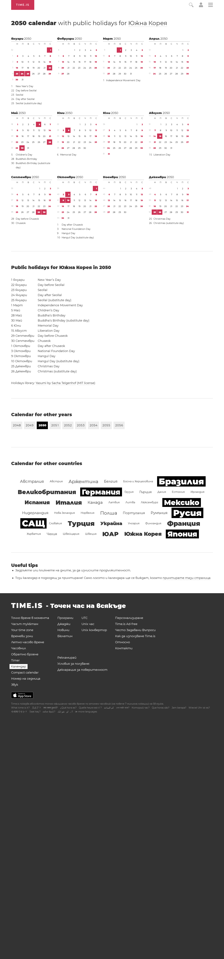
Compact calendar (25, 672)
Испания (37, 502)
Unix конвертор (94, 630)
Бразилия (181, 481)
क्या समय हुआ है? (50, 707)
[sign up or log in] (201, 6)
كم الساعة (109, 707)
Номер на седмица (25, 678)
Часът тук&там (24, 624)
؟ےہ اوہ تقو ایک (65, 711)
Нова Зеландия (64, 512)
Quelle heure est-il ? (90, 707)
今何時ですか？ (19, 711)
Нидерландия (35, 513)
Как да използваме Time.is (135, 636)
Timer (15, 660)
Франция (183, 523)
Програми (65, 618)
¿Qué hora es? (68, 707)
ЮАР (110, 534)
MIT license (86, 383)
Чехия (52, 534)
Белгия (110, 481)
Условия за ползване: (73, 664)
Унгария (134, 523)
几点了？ (36, 707)
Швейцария (71, 533)
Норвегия (87, 512)
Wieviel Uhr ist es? (199, 707)
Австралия (32, 481)
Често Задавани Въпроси (135, 630)
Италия (69, 502)
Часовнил (18, 648)
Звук (14, 685)
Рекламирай (66, 657)
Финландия (153, 523)
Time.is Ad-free (126, 624)
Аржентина (83, 481)
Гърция (145, 492)
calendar (89, 23)
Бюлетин (64, 636)
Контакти (123, 648)
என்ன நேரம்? (49, 711)
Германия (101, 492)
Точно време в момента (30, 618)
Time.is (22, 4)
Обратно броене (24, 654)
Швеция (91, 533)
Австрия (56, 481)
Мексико (181, 502)
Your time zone (22, 630)
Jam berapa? (179, 707)
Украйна (111, 523)
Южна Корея (147, 23)
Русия (187, 513)
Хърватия (34, 533)
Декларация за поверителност (82, 670)
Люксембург (149, 502)
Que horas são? (160, 707)
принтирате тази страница (187, 578)
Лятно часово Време (27, 642)
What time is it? (20, 707)
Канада (95, 502)
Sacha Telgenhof (64, 383)
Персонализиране (129, 618)
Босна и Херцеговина (138, 481)
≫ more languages (86, 711)
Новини (63, 630)
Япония (182, 534)
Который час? (141, 707)
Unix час (87, 624)
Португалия (134, 513)
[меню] (210, 5)
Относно (122, 642)
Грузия (129, 491)
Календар (18, 666)
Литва (130, 502)
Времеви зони (22, 636)
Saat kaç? (35, 711)
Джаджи (63, 624)
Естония (178, 491)
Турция (81, 523)
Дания (161, 491)
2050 (27, 39)
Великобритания (47, 492)
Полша (108, 513)
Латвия (114, 502)
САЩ (33, 523)
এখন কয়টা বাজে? (122, 707)
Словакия (55, 523)
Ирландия (197, 491)
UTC (84, 618)
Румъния (159, 513)
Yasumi (41, 383)
